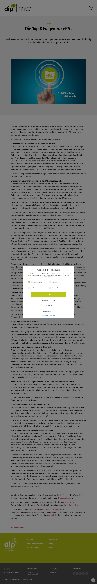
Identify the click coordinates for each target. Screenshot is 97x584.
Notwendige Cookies (37, 282)
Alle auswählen (48, 295)
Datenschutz (52, 315)
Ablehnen (48, 306)
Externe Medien (57, 288)
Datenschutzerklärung (48, 276)
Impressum (45, 315)
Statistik (54, 282)
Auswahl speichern (48, 300)
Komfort (33, 288)
